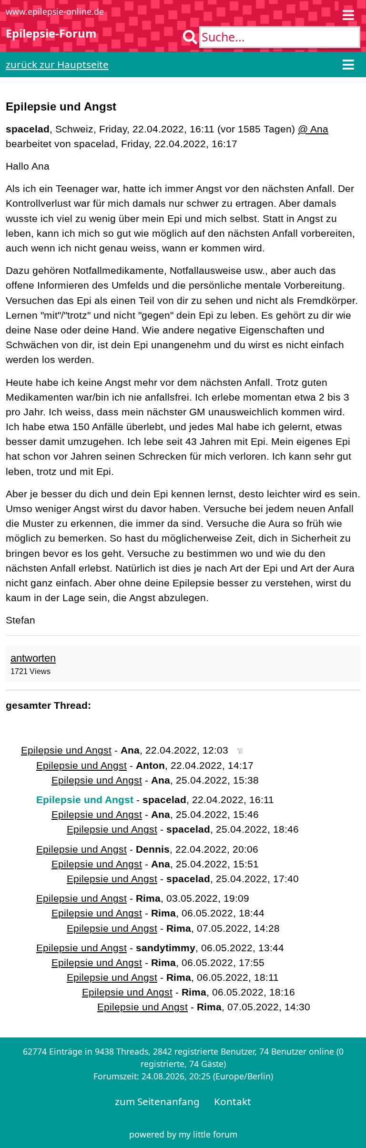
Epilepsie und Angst (66, 750)
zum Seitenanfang (157, 1101)
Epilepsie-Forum (51, 33)
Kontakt (232, 1101)
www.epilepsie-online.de (55, 11)
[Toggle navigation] (348, 15)
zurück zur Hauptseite (57, 64)
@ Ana (313, 128)
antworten (33, 658)
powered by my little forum (183, 1134)
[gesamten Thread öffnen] (240, 750)
